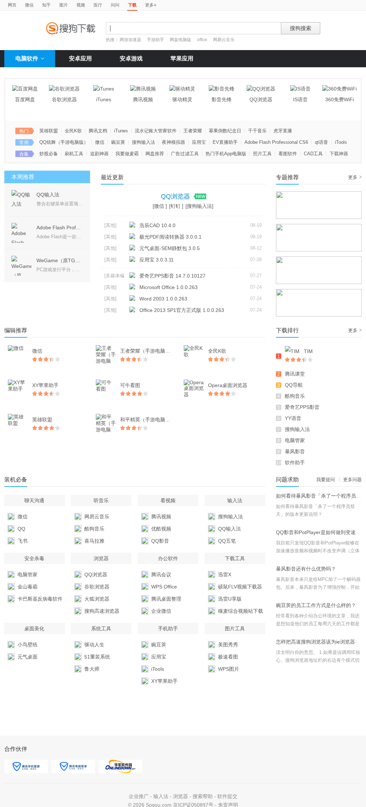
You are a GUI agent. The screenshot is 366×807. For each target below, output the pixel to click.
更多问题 (352, 479)
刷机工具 (74, 153)
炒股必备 (48, 153)
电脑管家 (295, 440)
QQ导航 (294, 385)
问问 (115, 5)
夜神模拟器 (173, 142)
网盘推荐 (154, 153)
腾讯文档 (98, 130)
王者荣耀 (192, 130)
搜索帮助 (203, 796)
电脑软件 (26, 58)
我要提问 (325, 479)
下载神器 (339, 153)
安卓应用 (80, 58)
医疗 (98, 5)
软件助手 (295, 462)
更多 (151, 5)
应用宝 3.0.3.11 (156, 260)
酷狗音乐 (295, 396)
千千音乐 (257, 130)
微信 (29, 5)
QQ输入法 (47, 194)
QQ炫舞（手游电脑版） (63, 142)
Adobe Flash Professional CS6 (276, 142)
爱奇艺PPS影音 (302, 407)
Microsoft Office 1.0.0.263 (168, 287)
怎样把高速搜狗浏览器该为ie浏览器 (315, 642)
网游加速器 (130, 39)
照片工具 (262, 153)
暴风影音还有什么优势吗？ (306, 569)
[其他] (110, 225)
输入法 (160, 796)
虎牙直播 (282, 130)
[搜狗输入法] (199, 206)
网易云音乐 (223, 39)
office (202, 39)
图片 (63, 5)
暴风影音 (295, 451)
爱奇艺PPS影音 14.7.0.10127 (172, 276)
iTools (341, 142)
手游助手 (156, 39)
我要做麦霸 (127, 153)
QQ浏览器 (176, 196)
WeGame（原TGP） (59, 260)
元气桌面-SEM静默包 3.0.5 (169, 248)
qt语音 (321, 142)
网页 (12, 5)
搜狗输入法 (143, 142)
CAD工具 (313, 153)
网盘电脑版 (180, 39)
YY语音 (293, 418)
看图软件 (287, 153)
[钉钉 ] (176, 206)
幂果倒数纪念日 (225, 130)
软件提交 (227, 796)
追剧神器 (99, 153)
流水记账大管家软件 (156, 130)
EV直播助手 (225, 142)
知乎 (46, 5)
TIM (308, 351)
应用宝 (199, 142)
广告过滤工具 (185, 153)
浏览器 (180, 796)
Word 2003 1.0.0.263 (163, 299)
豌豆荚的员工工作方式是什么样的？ (316, 605)
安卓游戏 (131, 58)
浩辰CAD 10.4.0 (157, 225)
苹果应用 (181, 58)
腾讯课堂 (295, 374)
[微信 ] (160, 206)
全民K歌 (73, 130)
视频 (80, 5)
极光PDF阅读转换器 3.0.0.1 (170, 237)
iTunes (121, 130)
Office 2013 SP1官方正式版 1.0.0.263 (181, 310)
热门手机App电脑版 (226, 153)
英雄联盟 (48, 130)
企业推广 (139, 796)
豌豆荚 (118, 142)
